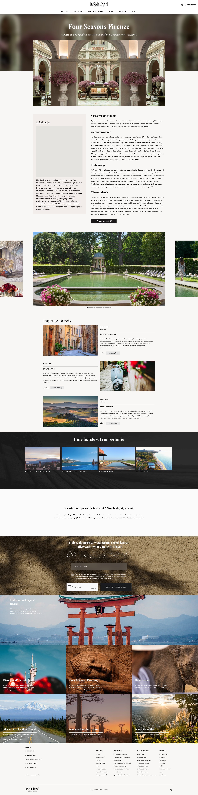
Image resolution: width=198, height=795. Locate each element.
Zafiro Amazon (142, 757)
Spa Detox (162, 775)
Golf (160, 766)
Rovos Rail (140, 754)
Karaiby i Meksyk (101, 769)
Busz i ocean (142, 680)
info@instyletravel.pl (35, 759)
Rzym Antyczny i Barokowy (122, 757)
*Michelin (162, 763)
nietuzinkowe (143, 751)
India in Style (117, 760)
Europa (98, 754)
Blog (111, 12)
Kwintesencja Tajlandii (120, 754)
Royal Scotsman (142, 772)
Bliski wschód (100, 757)
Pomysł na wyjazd (95, 12)
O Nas (134, 12)
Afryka (98, 760)
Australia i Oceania (101, 772)
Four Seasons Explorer (144, 760)
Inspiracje (78, 12)
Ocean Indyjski (100, 763)
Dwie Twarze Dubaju (120, 766)
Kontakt (122, 12)
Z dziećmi (162, 757)
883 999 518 (31, 751)
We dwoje (162, 760)
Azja (97, 766)
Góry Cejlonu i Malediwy (84, 680)
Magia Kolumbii (144, 729)
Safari (161, 772)
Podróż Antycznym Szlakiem (122, 763)
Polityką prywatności (106, 578)
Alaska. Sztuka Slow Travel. (20, 729)
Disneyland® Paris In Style (18, 680)
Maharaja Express (142, 769)
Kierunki (64, 12)
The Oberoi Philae (142, 766)
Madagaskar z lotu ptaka (84, 729)
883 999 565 (31, 755)
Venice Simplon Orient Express (146, 775)
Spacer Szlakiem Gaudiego (122, 775)
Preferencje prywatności (32, 775)
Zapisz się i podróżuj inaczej (116, 587)
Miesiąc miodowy (164, 769)
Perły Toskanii (118, 772)
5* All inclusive (163, 754)
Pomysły (162, 751)
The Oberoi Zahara (143, 763)
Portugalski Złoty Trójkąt (121, 769)
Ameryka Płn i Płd (101, 775)
